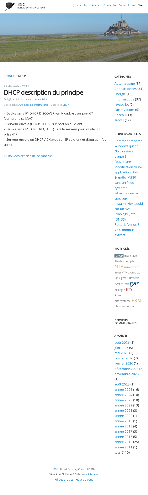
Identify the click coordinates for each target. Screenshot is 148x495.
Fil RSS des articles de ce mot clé (28, 156)
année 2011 (123, 447)
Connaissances (125, 88)
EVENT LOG (121, 284)
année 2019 (123, 421)
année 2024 (123, 395)
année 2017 (123, 431)
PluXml (65, 474)
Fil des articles (64, 479)
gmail (124, 278)
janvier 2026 (123, 363)
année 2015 (123, 442)
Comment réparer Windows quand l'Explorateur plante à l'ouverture (128, 151)
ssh (137, 267)
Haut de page (84, 479)
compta (130, 261)
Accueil (96, 5)
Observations (124, 109)
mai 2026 (121, 353)
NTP (118, 266)
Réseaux (120, 115)
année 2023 (123, 400)
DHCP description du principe (43, 92)
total (118, 452)
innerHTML (121, 272)
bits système (122, 301)
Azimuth (119, 295)
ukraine (129, 267)
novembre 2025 (126, 374)
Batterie (134, 278)
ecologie (119, 290)
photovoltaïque (124, 306)
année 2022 (123, 405)
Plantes (119, 261)
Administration (91, 474)
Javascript (121, 104)
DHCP (65, 104)
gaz (134, 283)
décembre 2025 (126, 368)
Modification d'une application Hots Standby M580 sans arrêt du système (128, 177)
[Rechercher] (81, 5)
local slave (130, 256)
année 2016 (123, 436)
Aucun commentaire (36, 99)
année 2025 (123, 389)
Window (135, 272)
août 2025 (122, 384)
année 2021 (123, 410)
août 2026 (122, 342)
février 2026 (123, 358)
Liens (131, 5)
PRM (136, 300)
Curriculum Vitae (115, 5)
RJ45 (117, 278)
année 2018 (123, 426)
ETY (129, 289)
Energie (120, 94)
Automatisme (25, 104)
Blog (140, 5)
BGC (21, 4)
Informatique (41, 104)
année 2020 (123, 415)
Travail (119, 120)
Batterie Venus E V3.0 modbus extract (126, 229)
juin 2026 (121, 347)
